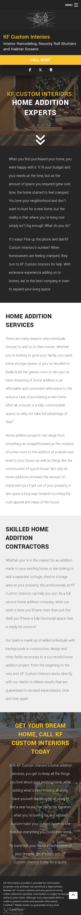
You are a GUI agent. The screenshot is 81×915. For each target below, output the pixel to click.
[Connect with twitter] (40, 70)
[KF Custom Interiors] (40, 19)
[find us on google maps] (51, 70)
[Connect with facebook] (30, 70)
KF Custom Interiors (26, 37)
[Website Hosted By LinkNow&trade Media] (14, 910)
